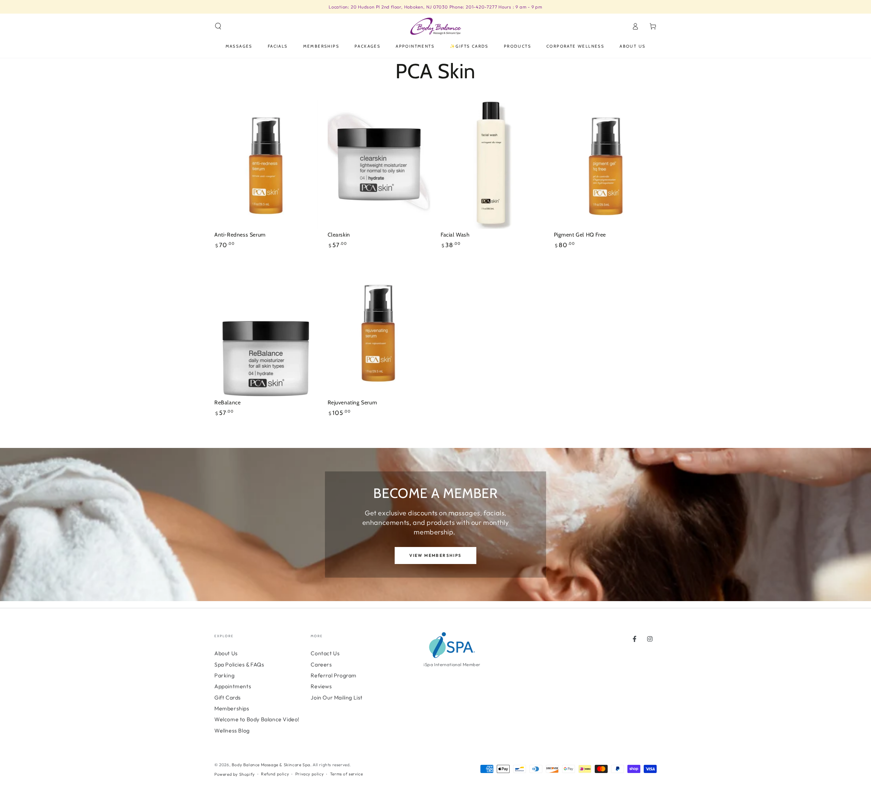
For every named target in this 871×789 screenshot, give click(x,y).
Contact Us (325, 653)
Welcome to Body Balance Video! (256, 719)
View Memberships (435, 555)
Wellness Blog (232, 730)
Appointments (232, 686)
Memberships (231, 708)
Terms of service (346, 773)
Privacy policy (309, 773)
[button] (218, 26)
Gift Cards (227, 697)
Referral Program (334, 675)
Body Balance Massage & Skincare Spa (271, 764)
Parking (224, 675)
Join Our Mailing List (337, 697)
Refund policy (275, 773)
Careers (321, 664)
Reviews (321, 686)
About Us (226, 653)
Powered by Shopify (234, 774)
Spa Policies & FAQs (239, 664)
